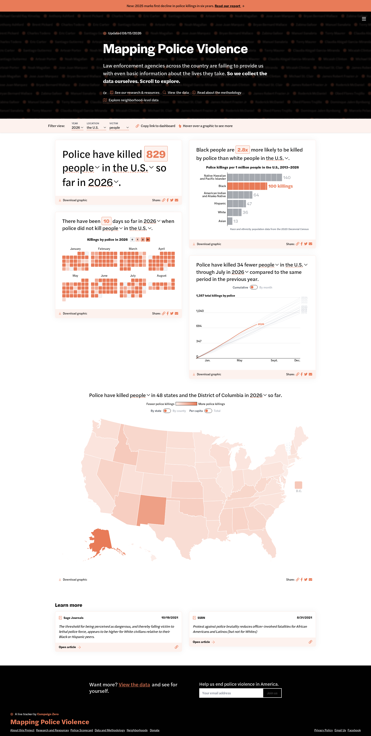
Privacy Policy (323, 730)
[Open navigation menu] (364, 19)
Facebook (354, 730)
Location (93, 123)
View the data (134, 684)
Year (75, 123)
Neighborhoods (137, 730)
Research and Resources (52, 730)
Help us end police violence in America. (239, 684)
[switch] (254, 287)
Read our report (228, 5)
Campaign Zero (48, 714)
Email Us (340, 730)
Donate (155, 730)
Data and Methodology (110, 730)
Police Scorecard (81, 730)
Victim (113, 123)
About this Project (22, 730)
